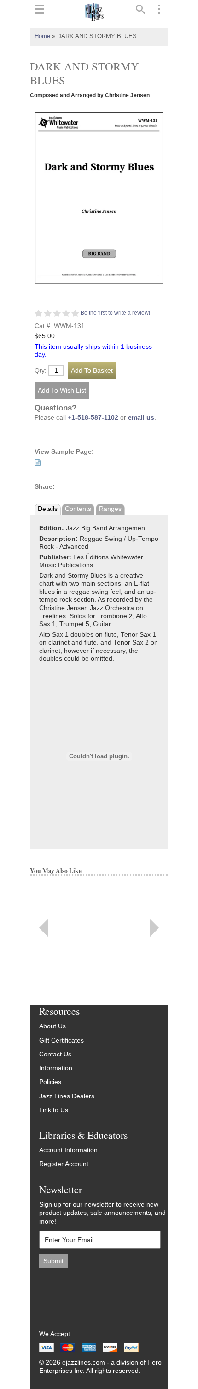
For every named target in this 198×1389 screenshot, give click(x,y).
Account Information (68, 1150)
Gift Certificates (61, 1040)
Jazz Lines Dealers (66, 1096)
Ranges (110, 508)
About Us (52, 1026)
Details (48, 508)
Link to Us (53, 1110)
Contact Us (55, 1054)
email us (141, 417)
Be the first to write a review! (115, 313)
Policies (50, 1081)
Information (55, 1068)
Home (42, 36)
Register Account (63, 1163)
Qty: (41, 371)
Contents (78, 508)
